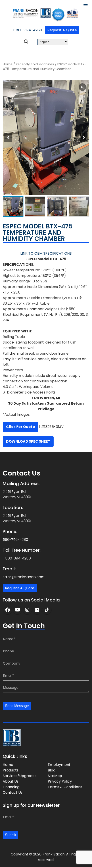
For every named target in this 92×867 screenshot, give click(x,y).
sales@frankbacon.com (23, 576)
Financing (11, 786)
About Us (11, 781)
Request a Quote (62, 30)
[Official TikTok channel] (46, 609)
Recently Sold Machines (35, 64)
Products (11, 770)
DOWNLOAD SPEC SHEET (28, 441)
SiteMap (55, 775)
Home (8, 64)
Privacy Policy (60, 781)
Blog (51, 770)
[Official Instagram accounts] (27, 609)
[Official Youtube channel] (17, 609)
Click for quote (20, 426)
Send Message (17, 706)
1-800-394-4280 (27, 30)
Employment (59, 764)
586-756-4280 (15, 539)
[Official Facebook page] (7, 609)
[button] (84, 137)
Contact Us (13, 792)
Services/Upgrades (19, 775)
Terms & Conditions (65, 786)
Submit (10, 835)
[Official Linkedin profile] (37, 609)
